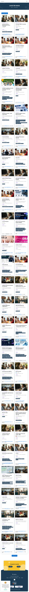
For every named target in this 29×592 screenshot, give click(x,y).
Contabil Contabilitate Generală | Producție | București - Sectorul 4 (7, 89)
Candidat (18, 566)
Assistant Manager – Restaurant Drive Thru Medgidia (6, 200)
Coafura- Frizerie (19, 245)
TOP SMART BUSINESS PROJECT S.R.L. (20, 401)
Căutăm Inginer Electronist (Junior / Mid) (20, 434)
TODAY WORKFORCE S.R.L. (21, 145)
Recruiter (19, 102)
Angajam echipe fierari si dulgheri (6, 326)
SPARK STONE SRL (7, 551)
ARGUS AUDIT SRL (20, 274)
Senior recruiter (18, 475)
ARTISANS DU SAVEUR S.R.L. (22, 463)
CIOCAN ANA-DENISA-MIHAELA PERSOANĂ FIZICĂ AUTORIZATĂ (7, 463)
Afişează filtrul (5, 13)
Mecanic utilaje (5, 412)
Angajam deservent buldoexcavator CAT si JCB (20, 286)
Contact (7, 577)
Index (12, 7)
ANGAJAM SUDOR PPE (20, 305)
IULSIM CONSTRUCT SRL (8, 421)
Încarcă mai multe (14, 555)
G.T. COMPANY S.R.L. (21, 56)
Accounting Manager (19, 264)
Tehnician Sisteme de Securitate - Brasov (6, 434)
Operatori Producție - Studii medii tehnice (7, 114)
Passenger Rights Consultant (21, 24)
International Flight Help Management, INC (20, 34)
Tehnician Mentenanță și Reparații (20, 137)
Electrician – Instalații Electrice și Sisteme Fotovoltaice (21, 498)
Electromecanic (18, 371)
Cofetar (17, 453)
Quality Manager (5, 264)
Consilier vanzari (19, 543)
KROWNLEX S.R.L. (7, 125)
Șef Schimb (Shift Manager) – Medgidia (21, 179)
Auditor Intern (4, 497)
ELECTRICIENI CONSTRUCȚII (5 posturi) (7, 393)
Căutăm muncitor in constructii (7, 543)
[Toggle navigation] (27, 1)
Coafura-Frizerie (5, 245)
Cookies (22, 577)
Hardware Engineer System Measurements (20, 114)
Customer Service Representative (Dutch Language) (6, 25)
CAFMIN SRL (6, 294)
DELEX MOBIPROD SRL (8, 145)
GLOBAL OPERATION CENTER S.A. (7, 442)
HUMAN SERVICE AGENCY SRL (22, 441)
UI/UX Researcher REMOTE (7, 371)
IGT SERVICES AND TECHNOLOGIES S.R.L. (6, 34)
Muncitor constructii (19, 519)
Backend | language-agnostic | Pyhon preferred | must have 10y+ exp (21, 413)
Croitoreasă (18, 68)
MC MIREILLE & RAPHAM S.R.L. (9, 76)
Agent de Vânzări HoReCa (6, 178)
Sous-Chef (17, 157)
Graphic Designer (19, 393)
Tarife (19, 577)
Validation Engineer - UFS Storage (20, 200)
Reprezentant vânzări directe (7, 453)
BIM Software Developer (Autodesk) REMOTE (20, 348)
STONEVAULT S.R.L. (20, 381)
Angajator (10, 566)
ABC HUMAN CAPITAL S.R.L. (8, 56)
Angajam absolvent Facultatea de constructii (7, 286)
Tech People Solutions (21, 209)
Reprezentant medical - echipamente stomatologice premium (7, 46)
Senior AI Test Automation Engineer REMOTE (20, 222)
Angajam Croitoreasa (6, 68)
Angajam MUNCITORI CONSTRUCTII (6, 306)
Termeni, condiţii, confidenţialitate (13, 577)
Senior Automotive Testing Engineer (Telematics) (7, 476)
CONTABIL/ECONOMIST (20, 45)
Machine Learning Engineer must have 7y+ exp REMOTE (7, 348)
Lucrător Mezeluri (5, 221)
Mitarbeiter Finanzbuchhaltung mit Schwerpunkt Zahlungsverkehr (21, 89)
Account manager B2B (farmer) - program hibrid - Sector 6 (21, 326)
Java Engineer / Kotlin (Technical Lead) (6, 520)
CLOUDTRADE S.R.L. (20, 551)
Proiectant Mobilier (5, 137)
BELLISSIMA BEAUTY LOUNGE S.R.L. (7, 253)
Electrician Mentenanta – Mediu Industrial (6, 158)
